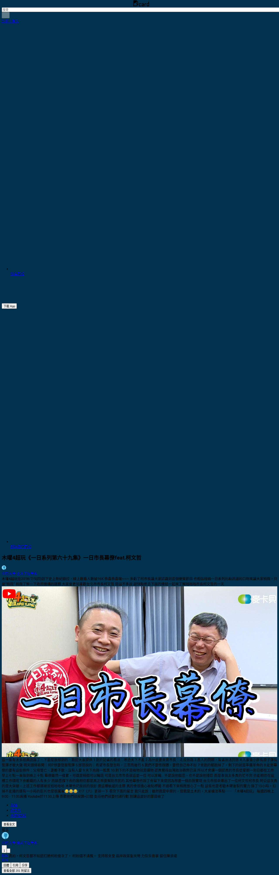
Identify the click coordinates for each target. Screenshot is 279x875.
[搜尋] (6, 15)
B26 (5, 856)
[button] (10, 21)
